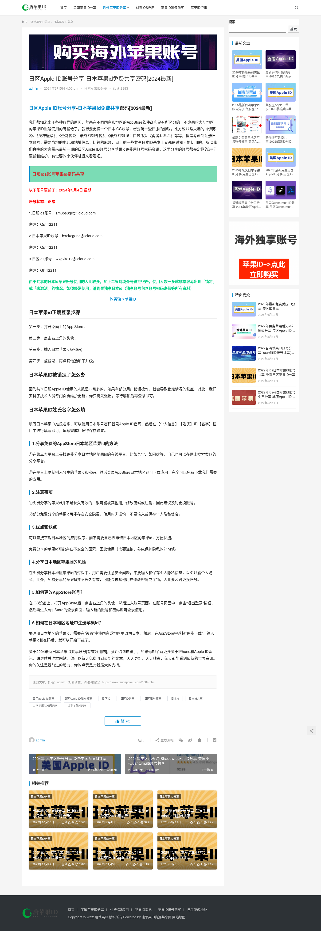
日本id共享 (196, 698)
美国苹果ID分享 (84, 7)
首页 (63, 7)
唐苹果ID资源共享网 (156, 917)
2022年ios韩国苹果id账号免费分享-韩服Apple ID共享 (276, 397)
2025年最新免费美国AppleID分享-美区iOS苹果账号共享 (280, 172)
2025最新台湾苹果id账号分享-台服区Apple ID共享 (247, 107)
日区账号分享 (152, 698)
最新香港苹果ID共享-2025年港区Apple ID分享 (279, 74)
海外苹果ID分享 (114, 7)
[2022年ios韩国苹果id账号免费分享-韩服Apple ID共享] (244, 392)
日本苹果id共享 (77, 705)
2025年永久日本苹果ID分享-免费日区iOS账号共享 (246, 172)
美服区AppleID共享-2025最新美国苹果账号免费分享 (280, 107)
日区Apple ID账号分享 (52, 107)
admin (33, 88)
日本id (53, 281)
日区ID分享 (127, 698)
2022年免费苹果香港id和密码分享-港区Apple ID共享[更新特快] (276, 330)
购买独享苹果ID (123, 299)
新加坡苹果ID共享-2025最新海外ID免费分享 (280, 139)
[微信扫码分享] (180, 740)
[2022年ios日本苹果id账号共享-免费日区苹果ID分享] (244, 370)
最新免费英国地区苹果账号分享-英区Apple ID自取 (247, 139)
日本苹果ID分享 (95, 88)
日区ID (106, 698)
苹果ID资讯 (199, 7)
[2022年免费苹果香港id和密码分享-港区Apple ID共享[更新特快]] (244, 326)
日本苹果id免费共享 (99, 107)
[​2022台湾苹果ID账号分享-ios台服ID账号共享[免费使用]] (244, 348)
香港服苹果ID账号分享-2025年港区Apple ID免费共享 (246, 205)
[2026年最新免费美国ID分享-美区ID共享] (244, 304)
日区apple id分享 (43, 698)
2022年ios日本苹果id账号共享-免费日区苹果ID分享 (276, 372)
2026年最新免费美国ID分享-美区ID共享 (246, 74)
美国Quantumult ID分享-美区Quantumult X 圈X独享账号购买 (280, 205)
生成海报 (167, 740)
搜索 (232, 21)
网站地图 (178, 917)
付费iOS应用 (145, 7)
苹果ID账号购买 (172, 7)
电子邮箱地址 (197, 909)
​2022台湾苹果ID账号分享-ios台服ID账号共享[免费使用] (276, 352)
